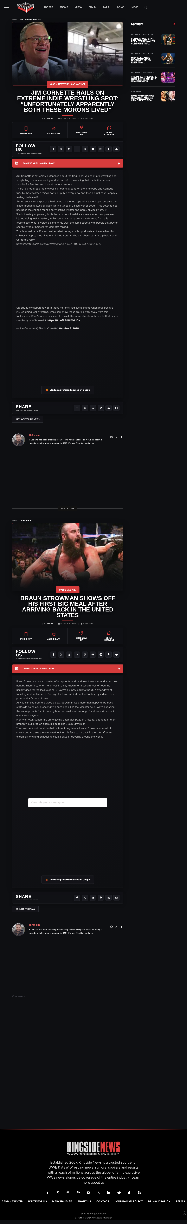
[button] (145, 7)
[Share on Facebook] (77, 408)
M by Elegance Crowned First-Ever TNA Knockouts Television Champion (141, 60)
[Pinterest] (85, 149)
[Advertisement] (68, 356)
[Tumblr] (99, 1193)
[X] (61, 149)
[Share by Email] (116, 408)
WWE (64, 7)
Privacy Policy (159, 1201)
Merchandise (62, 1201)
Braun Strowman (25, 909)
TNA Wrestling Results (143, 72)
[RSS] (139, 1193)
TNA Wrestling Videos (142, 35)
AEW (79, 7)
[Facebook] (53, 149)
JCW (120, 7)
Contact (102, 1201)
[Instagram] (101, 149)
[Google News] (69, 149)
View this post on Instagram (48, 802)
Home (48, 7)
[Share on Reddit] (108, 408)
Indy (134, 7)
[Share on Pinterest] (101, 408)
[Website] (111, 437)
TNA (92, 7)
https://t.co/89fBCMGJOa (63, 320)
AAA (106, 7)
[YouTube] (93, 149)
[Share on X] (85, 408)
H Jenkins (48, 118)
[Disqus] (67, 1046)
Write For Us (37, 1201)
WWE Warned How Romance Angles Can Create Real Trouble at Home (142, 98)
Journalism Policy (129, 1201)
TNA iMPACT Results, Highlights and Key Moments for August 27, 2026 (144, 79)
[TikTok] (129, 1193)
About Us (84, 1201)
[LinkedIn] (77, 149)
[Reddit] (116, 149)
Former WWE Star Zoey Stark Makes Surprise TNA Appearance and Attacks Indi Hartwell (143, 41)
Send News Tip (12, 1201)
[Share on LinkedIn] (93, 408)
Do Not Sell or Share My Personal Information (93, 1218)
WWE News (25, 520)
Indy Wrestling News (30, 19)
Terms (180, 1201)
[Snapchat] (108, 149)
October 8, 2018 (69, 328)
